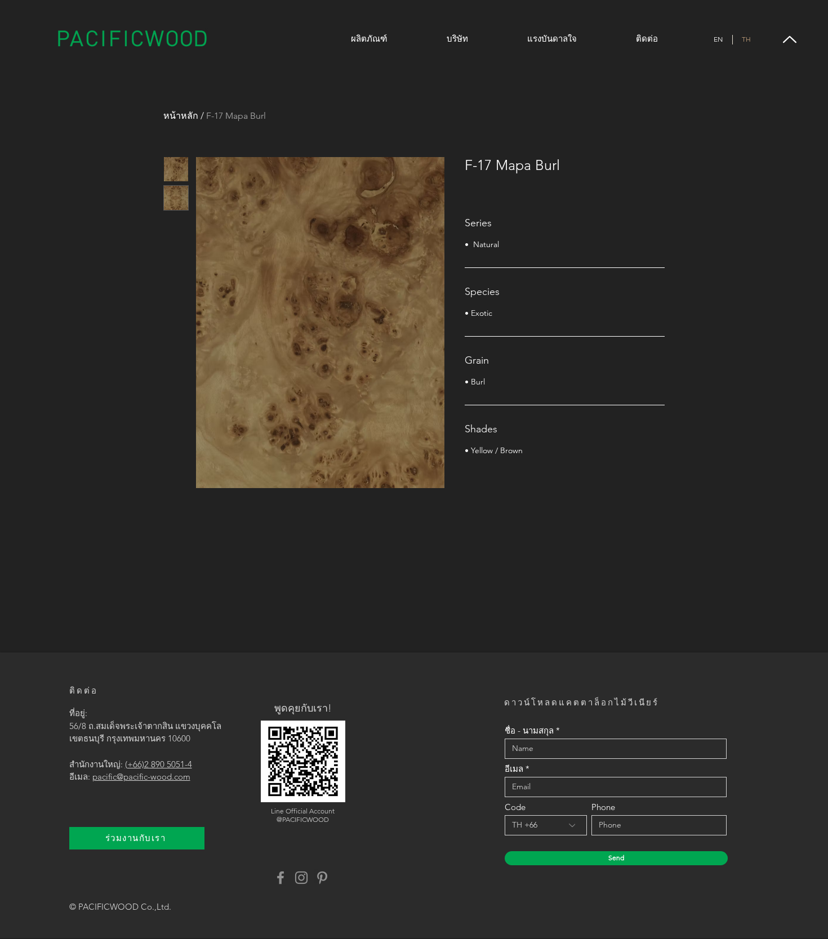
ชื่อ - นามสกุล (529, 730)
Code (515, 807)
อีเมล (514, 768)
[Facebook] (280, 877)
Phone (603, 807)
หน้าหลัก (180, 115)
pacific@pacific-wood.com (141, 776)
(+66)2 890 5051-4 (158, 764)
